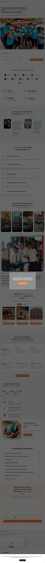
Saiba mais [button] (32, 557)
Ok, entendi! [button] (22, 560)
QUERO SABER (22, 283)
